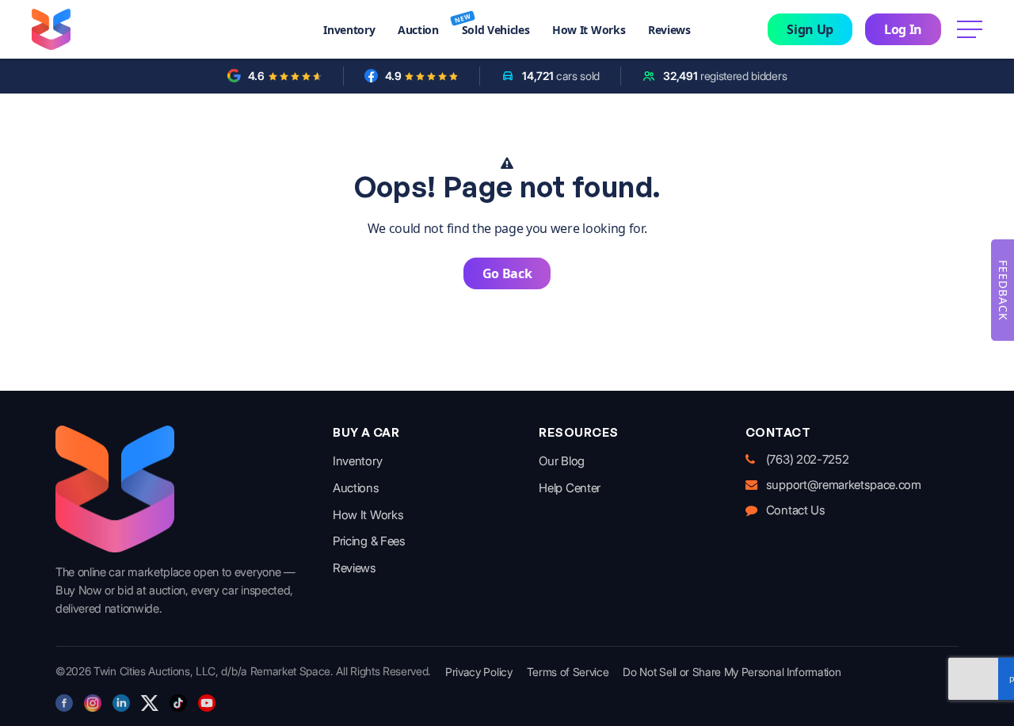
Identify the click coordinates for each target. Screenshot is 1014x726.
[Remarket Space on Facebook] (64, 703)
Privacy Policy (479, 671)
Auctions (356, 487)
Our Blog (561, 460)
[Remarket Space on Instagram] (92, 703)
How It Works (588, 29)
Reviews (669, 29)
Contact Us (795, 510)
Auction (418, 29)
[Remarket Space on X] (149, 703)
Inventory (349, 29)
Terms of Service (568, 671)
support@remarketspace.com (843, 484)
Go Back (507, 273)
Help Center (569, 487)
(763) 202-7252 (807, 459)
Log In (903, 29)
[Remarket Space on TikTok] (178, 703)
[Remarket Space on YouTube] (206, 703)
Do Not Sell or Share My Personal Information (732, 671)
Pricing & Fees (369, 540)
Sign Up (810, 29)
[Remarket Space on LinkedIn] (121, 703)
